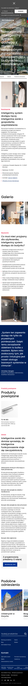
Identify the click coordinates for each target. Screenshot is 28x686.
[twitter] (5, 680)
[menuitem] (8, 20)
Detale (9, 76)
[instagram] (14, 680)
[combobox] (7, 11)
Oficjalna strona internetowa (10, 181)
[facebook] (2, 680)
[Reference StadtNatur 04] (12, 213)
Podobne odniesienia (19, 76)
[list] (14, 213)
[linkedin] (11, 680)
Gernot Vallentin (12, 178)
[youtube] (8, 680)
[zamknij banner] (14, 3)
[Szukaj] (25, 633)
